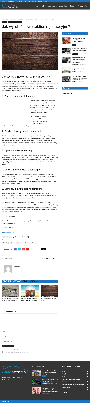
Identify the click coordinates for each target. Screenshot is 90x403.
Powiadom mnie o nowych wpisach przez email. (16, 352)
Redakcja (7, 30)
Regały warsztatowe (68, 382)
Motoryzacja (52, 6)
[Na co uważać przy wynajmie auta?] (66, 70)
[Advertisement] (45, 14)
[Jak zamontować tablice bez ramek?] (49, 291)
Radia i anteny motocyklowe (71, 379)
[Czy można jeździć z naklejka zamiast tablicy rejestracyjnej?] (30, 291)
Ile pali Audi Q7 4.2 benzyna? (50, 258)
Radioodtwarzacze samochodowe (73, 384)
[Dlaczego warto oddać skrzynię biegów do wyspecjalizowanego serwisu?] (66, 51)
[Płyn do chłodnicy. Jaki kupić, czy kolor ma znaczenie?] (36, 382)
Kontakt (46, 1)
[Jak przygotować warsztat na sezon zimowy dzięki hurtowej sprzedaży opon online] (66, 79)
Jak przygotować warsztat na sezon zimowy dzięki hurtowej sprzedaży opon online (79, 78)
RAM (63, 376)
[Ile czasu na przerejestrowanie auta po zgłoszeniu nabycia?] (10, 291)
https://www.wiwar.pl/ (8, 232)
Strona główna (20, 1)
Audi (63, 371)
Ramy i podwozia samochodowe (50, 391)
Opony (72, 6)
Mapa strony (40, 1)
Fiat (63, 390)
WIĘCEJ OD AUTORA (30, 281)
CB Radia (65, 392)
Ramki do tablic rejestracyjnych (14, 22)
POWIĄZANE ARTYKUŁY (12, 281)
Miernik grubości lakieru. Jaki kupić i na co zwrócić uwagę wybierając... (49, 372)
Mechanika (63, 6)
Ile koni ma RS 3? (7, 258)
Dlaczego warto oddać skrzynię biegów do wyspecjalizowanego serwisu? (79, 50)
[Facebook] (86, 1)
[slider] (7, 237)
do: (12, 227)
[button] (86, 6)
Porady (80, 6)
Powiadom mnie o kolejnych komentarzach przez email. (18, 350)
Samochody (40, 6)
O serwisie (27, 1)
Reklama (34, 1)
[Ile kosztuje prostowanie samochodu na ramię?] (36, 390)
